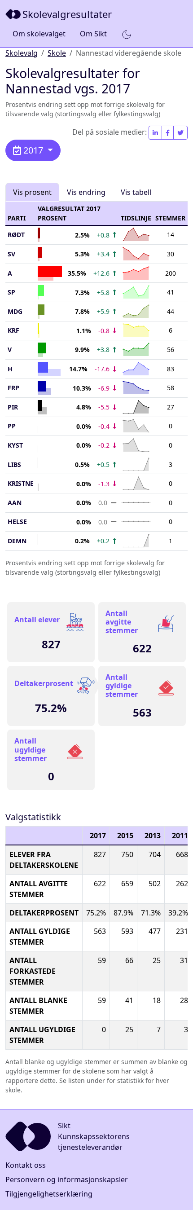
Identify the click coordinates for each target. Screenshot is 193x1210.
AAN (15, 502)
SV (11, 254)
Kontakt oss (25, 1165)
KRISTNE (21, 483)
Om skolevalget (39, 34)
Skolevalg (21, 53)
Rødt (16, 234)
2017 (33, 150)
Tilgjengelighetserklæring (48, 1194)
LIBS (14, 464)
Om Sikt (93, 34)
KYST (15, 445)
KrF (13, 330)
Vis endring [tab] (86, 192)
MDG (15, 311)
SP (11, 292)
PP (12, 426)
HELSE (17, 521)
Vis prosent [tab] (32, 192)
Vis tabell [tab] (136, 192)
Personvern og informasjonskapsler (66, 1179)
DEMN (17, 541)
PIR (13, 407)
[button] (126, 34)
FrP (13, 387)
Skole (57, 53)
